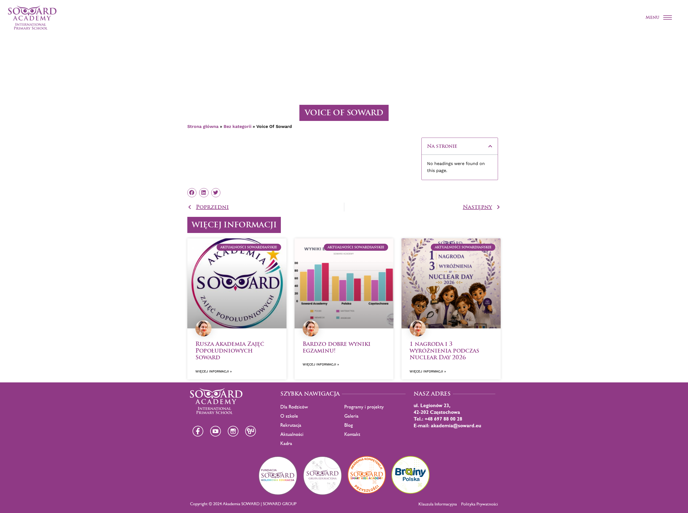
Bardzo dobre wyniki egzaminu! (337, 347)
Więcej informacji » (213, 371)
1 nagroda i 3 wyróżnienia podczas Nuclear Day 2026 (444, 350)
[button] (490, 146)
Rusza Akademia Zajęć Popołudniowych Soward (229, 350)
